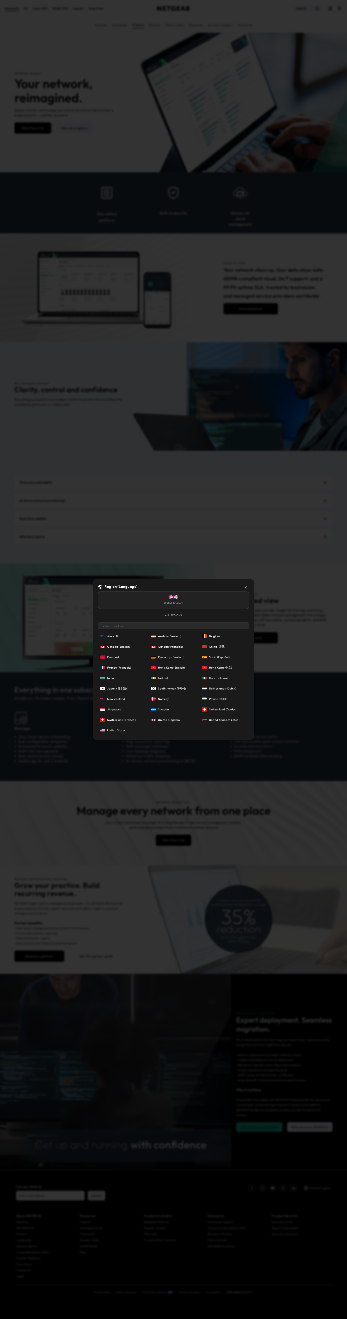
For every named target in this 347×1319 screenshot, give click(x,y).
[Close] (246, 587)
